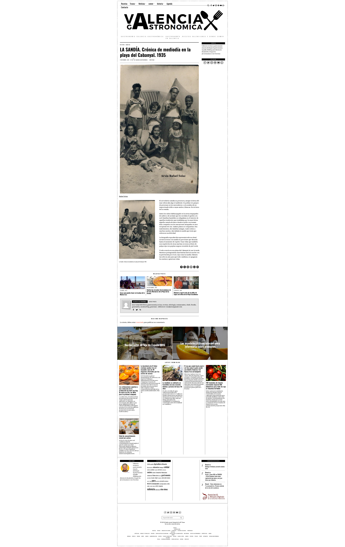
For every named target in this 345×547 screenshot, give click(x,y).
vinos (166, 489)
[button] (181, 517)
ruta (168, 484)
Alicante (164, 464)
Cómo (154, 475)
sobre (154, 486)
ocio (148, 481)
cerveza (160, 470)
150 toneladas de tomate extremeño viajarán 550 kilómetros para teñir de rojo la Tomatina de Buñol (216, 385)
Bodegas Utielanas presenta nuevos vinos (215, 468)
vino (161, 489)
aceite (152, 464)
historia (122, 44)
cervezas (164, 470)
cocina (149, 472)
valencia (151, 489)
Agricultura (158, 464)
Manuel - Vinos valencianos (212, 484)
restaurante (155, 483)
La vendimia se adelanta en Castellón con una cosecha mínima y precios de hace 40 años (172, 385)
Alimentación (150, 467)
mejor (156, 478)
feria (160, 475)
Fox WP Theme (181, 522)
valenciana (157, 490)
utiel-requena (159, 486)
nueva (168, 478)
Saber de (128, 44)
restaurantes (163, 484)
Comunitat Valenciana (161, 472)
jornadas (149, 478)
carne (148, 470)
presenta (162, 481)
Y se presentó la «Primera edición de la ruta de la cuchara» (214, 487)
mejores (160, 478)
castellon (152, 470)
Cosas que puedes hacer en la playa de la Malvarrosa (132, 294)
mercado (164, 478)
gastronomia (165, 475)
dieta (157, 475)
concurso (149, 475)
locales (153, 478)
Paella (150, 481)
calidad (166, 467)
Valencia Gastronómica (141, 60)
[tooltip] (211, 5)
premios (157, 481)
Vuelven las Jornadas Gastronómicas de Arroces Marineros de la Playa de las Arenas (159, 291)
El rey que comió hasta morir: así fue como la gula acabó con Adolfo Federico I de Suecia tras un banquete (194, 369)
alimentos (156, 467)
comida (153, 472)
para (154, 480)
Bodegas (161, 467)
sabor (148, 486)
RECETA (149, 484)
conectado (139, 322)
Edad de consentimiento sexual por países (127, 437)
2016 (148, 464)
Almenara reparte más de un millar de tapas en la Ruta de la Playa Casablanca (186, 293)
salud (151, 486)
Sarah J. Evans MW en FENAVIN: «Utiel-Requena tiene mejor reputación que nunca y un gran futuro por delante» (213, 477)
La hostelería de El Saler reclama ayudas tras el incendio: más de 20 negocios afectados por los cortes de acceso (150, 370)
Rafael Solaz (123, 196)
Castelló (156, 470)
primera (166, 481)
